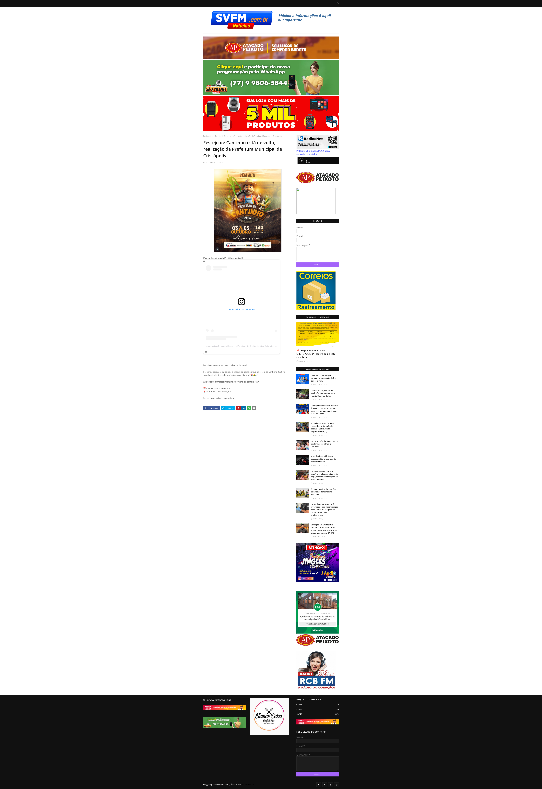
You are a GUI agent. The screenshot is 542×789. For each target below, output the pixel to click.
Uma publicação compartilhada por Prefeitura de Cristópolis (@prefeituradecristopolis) (244, 346)
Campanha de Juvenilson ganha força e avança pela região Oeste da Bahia (323, 393)
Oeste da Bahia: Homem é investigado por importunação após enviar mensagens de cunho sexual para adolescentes (324, 509)
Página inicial (208, 136)
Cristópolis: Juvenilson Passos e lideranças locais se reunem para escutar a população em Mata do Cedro (324, 409)
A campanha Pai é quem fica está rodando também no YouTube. (323, 492)
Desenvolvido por (220, 784)
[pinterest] (330, 784)
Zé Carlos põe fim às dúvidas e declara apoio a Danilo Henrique (324, 444)
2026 (318, 704)
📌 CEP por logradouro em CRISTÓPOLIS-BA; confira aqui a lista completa (316, 354)
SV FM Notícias (248, 784)
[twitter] (324, 784)
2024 (318, 713)
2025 (318, 709)
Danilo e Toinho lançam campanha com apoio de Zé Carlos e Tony (323, 378)
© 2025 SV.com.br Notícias (217, 699)
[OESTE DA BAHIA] (317, 334)
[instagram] (336, 784)
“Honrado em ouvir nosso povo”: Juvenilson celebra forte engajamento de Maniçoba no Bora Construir (324, 475)
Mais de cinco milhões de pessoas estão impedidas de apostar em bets (323, 459)
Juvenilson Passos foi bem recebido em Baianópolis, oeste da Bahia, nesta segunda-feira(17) (322, 427)
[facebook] (318, 784)
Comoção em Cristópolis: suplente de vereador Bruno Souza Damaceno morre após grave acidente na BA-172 (324, 528)
